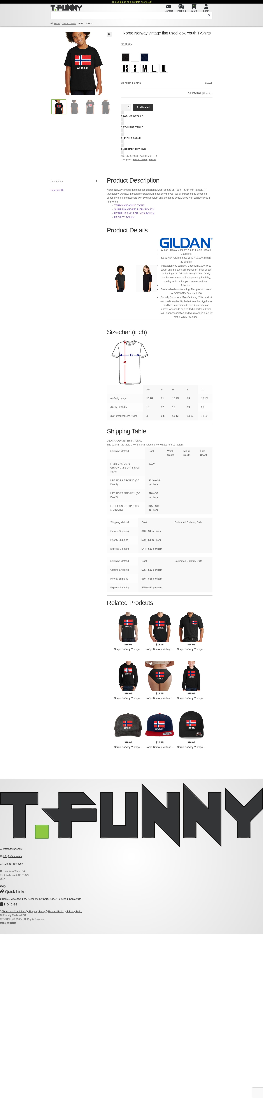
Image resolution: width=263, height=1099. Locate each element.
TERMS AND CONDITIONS (129, 205)
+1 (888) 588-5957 (13, 863)
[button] (109, 34)
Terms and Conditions (14, 911)
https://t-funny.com (12, 849)
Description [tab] (57, 181)
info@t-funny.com (12, 856)
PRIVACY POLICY (124, 217)
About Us (16, 899)
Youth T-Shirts (69, 23)
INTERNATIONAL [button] (132, 440)
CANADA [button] (117, 440)
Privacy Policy (74, 911)
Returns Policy (56, 911)
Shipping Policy (37, 911)
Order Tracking (58, 899)
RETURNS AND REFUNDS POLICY (134, 213)
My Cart (43, 899)
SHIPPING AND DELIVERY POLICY (134, 209)
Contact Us (74, 899)
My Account (30, 899)
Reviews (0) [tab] (57, 190)
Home (57, 23)
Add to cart (143, 107)
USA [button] (109, 440)
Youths (152, 159)
